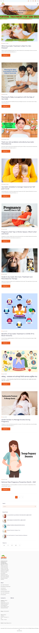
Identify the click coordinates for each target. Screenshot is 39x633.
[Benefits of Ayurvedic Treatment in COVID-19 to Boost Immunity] (19, 311)
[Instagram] (31, 1)
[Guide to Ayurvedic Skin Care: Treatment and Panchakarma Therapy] (19, 260)
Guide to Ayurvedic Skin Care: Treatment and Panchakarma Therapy (17, 278)
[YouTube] (35, 1)
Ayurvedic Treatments (5, 592)
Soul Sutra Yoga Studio (5, 591)
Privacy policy (3, 594)
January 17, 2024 (5, 43)
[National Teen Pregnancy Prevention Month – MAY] (19, 457)
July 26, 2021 (5, 229)
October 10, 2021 (5, 184)
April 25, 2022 (5, 94)
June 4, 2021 (5, 417)
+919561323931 (6, 611)
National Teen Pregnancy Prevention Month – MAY (19, 482)
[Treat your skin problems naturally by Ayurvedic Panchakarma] (19, 126)
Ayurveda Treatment (5, 584)
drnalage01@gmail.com (7, 623)
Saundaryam (3, 588)
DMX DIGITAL (19, 630)
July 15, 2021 (5, 274)
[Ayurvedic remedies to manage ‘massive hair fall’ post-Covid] (19, 171)
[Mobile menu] (37, 4)
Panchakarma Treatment (5, 586)
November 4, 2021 (6, 139)
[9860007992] (1, 1)
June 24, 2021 (5, 331)
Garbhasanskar (4, 589)
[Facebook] (28, 1)
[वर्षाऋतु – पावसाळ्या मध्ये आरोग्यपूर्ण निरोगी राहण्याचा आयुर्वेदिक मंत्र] (19, 361)
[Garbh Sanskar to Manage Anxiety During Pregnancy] (19, 403)
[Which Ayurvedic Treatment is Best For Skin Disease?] (19, 33)
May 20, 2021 (5, 479)
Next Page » (22, 497)
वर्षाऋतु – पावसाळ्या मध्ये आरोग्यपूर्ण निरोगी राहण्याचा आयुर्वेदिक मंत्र (19, 376)
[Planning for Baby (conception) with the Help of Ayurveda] (19, 78)
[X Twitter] (38, 1)
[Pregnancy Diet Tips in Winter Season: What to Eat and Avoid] (19, 216)
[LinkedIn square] (33, 1)
